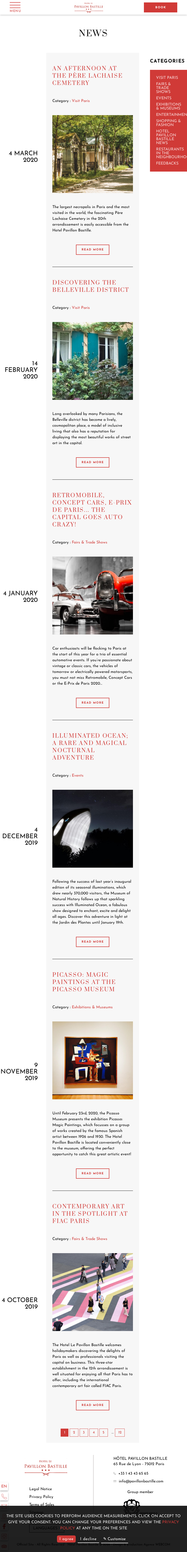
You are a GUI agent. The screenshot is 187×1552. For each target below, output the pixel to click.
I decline (88, 1539)
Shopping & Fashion (168, 123)
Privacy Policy (41, 1497)
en (4, 1486)
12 (120, 1432)
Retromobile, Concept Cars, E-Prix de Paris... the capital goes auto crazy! (92, 510)
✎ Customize (114, 1539)
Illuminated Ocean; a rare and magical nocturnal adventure (90, 747)
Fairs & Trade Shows (163, 88)
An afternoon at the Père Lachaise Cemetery (87, 76)
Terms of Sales (41, 1505)
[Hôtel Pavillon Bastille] (89, 7)
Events (163, 98)
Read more (93, 249)
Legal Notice (40, 1489)
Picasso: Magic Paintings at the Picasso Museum (84, 982)
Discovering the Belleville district (90, 286)
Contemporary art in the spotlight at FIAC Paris (90, 1214)
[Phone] (4, 1496)
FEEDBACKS (167, 163)
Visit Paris (167, 78)
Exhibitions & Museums (168, 106)
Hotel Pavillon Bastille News (166, 137)
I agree (66, 1539)
